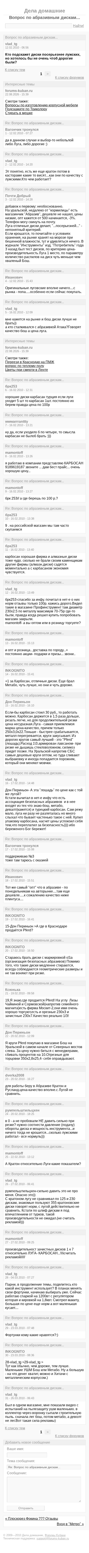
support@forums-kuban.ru (53, 1538)
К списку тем (15, 70)
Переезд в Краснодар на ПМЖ (29, 362)
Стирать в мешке (19, 113)
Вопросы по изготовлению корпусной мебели (41, 105)
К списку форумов (69, 77)
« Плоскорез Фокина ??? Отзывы (31, 1518)
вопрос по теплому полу (24, 366)
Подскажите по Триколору (26, 109)
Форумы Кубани (55, 1535)
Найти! (78, 26)
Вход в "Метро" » (70, 1524)
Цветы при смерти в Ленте (26, 370)
